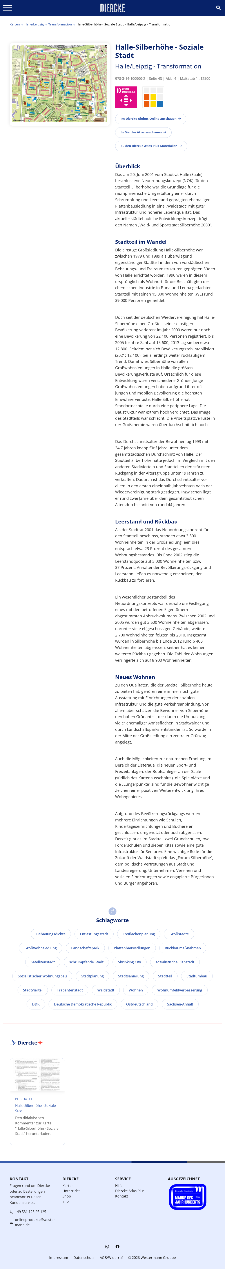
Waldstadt (105, 990)
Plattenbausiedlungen (132, 948)
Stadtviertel (32, 990)
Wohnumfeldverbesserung (179, 990)
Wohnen (136, 990)
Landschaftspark (85, 948)
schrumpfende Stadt (86, 962)
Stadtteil (165, 976)
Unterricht (71, 1190)
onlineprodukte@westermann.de (35, 1222)
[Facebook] (118, 1247)
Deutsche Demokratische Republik (83, 1004)
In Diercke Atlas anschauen (141, 132)
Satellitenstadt (43, 962)
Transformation (60, 24)
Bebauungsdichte (50, 934)
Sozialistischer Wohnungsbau (42, 976)
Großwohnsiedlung (40, 948)
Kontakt (121, 1196)
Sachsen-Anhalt (180, 1004)
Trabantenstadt (70, 990)
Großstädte (179, 934)
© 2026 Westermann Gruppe (152, 1257)
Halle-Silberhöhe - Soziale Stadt (35, 1108)
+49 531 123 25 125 (30, 1211)
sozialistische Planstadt (175, 962)
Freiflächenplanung (139, 934)
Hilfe (119, 1185)
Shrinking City (129, 962)
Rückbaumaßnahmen (183, 948)
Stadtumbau (197, 976)
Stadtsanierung (131, 976)
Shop (66, 1196)
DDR (36, 1004)
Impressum (58, 1257)
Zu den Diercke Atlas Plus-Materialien (149, 146)
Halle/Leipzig (34, 24)
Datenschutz (83, 1257)
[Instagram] (107, 1247)
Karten (15, 24)
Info (65, 1201)
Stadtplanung (92, 976)
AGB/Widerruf (111, 1257)
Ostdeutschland (139, 1004)
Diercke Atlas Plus (130, 1190)
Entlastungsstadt (94, 934)
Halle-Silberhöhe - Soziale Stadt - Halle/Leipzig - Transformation (124, 24)
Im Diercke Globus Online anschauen (148, 119)
